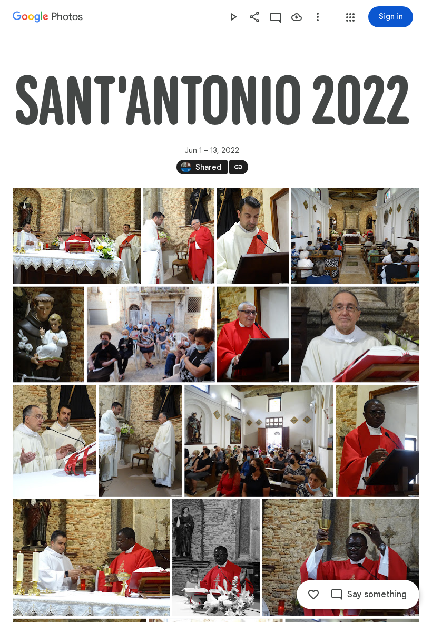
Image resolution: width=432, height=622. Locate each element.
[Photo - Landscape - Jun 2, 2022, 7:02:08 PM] (258, 441)
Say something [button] (377, 594)
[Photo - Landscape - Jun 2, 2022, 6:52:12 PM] (355, 334)
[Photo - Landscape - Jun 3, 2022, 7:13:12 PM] (91, 557)
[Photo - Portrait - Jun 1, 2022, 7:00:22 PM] (178, 236)
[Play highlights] (233, 17)
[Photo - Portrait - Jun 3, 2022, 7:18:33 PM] (216, 557)
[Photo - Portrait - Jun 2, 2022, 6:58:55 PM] (140, 441)
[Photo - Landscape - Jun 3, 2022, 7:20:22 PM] (340, 557)
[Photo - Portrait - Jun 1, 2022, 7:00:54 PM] (253, 236)
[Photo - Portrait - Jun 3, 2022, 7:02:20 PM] (377, 441)
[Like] (313, 594)
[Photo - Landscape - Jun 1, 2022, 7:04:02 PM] (151, 334)
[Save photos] (296, 16)
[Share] (254, 16)
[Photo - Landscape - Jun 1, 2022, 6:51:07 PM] (77, 236)
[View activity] (275, 16)
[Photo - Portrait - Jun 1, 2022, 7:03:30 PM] (48, 334)
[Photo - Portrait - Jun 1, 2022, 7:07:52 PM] (253, 334)
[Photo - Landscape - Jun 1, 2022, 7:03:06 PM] (355, 236)
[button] (350, 17)
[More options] (317, 16)
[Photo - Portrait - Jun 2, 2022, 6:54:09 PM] (54, 441)
